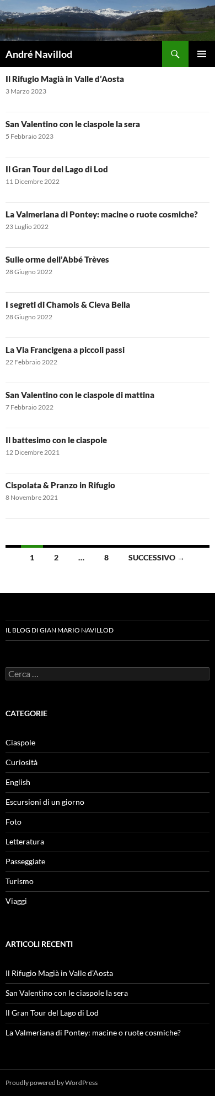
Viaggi (16, 901)
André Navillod (39, 54)
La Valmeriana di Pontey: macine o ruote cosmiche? (102, 214)
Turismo (20, 881)
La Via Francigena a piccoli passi (65, 350)
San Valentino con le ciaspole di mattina (80, 395)
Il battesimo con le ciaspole (56, 440)
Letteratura (25, 841)
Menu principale (202, 54)
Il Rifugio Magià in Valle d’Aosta (65, 79)
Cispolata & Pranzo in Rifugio (60, 485)
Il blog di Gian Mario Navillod (60, 630)
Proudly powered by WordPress (52, 1082)
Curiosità (21, 762)
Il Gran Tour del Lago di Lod (57, 169)
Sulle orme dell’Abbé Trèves (57, 259)
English (18, 782)
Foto (14, 821)
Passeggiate (25, 861)
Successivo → (156, 557)
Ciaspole (20, 742)
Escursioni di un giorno (45, 801)
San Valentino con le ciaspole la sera (73, 124)
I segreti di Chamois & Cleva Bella (68, 304)
